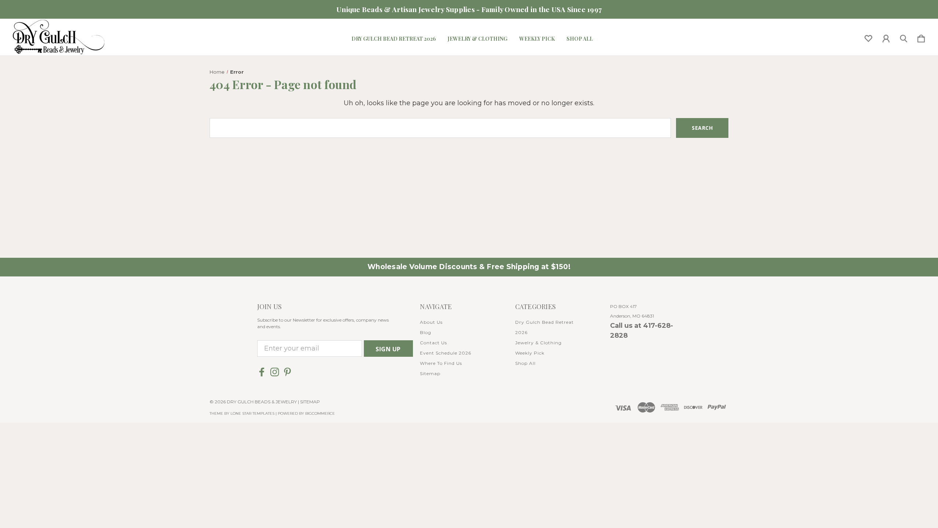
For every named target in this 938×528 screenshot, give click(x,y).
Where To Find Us (441, 363)
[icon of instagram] (274, 372)
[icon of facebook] (261, 372)
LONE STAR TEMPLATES (252, 413)
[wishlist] (868, 37)
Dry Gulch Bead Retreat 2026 (393, 38)
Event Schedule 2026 (445, 353)
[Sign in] (886, 37)
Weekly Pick (537, 38)
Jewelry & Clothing (477, 38)
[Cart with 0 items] (921, 37)
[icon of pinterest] (287, 372)
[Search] (903, 37)
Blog (425, 332)
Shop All (579, 38)
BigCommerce (320, 413)
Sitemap (430, 373)
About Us (431, 322)
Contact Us (433, 342)
